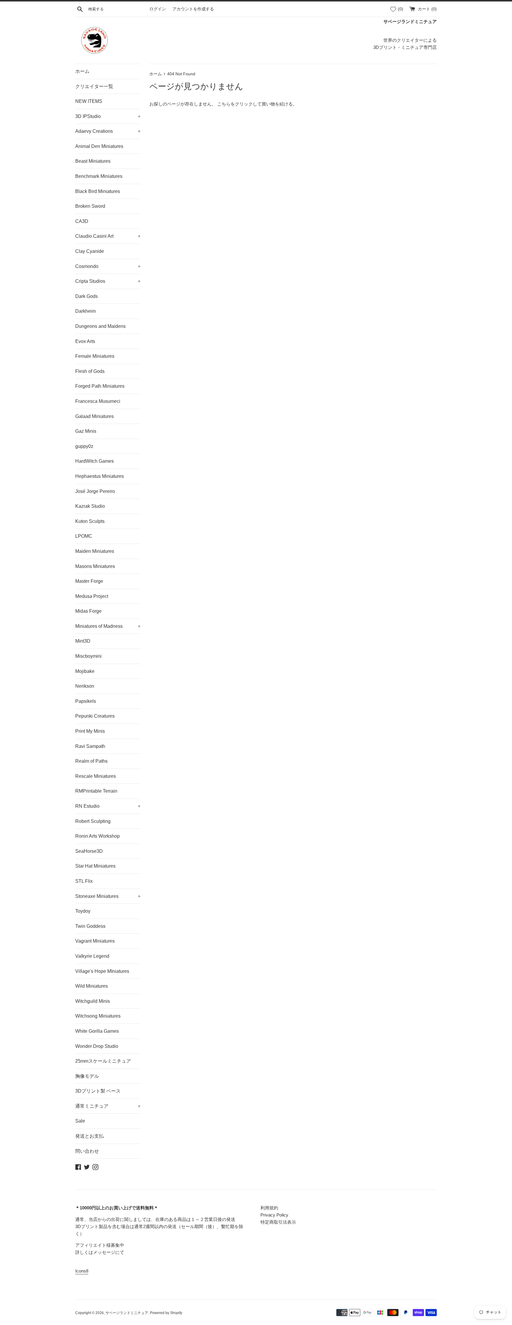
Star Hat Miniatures (95, 866)
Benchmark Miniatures (98, 176)
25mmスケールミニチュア (103, 1061)
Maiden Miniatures (94, 551)
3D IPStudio (107, 116)
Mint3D (82, 641)
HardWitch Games (94, 461)
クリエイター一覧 (94, 86)
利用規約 (269, 1207)
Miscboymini (88, 656)
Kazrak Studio (90, 506)
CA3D (81, 221)
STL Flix (84, 881)
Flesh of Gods (90, 371)
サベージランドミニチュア (126, 1313)
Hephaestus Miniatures (99, 476)
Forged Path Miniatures (99, 386)
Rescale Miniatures (95, 776)
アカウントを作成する (193, 9)
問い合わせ (87, 1151)
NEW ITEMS (88, 101)
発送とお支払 (89, 1136)
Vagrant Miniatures (95, 941)
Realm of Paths (91, 761)
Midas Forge (88, 611)
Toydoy (82, 911)
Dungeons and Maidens (100, 326)
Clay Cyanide (89, 251)
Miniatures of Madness (107, 626)
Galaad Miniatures (94, 416)
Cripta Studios (107, 281)
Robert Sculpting (93, 821)
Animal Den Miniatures (99, 146)
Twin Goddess (90, 926)
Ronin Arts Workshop (97, 836)
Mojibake (85, 671)
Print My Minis (90, 731)
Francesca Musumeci (97, 401)
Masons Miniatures (95, 566)
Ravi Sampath (90, 746)
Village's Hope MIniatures (102, 971)
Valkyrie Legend (92, 956)
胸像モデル (87, 1076)
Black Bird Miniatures (97, 191)
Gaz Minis (85, 431)
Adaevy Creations (107, 131)
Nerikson (84, 686)
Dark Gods (86, 296)
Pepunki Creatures (95, 716)
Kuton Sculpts (90, 521)
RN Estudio (107, 806)
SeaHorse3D (89, 851)
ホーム (82, 71)
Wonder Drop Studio (96, 1046)
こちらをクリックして (239, 103)
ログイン (157, 9)
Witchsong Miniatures (98, 1016)
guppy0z (84, 446)
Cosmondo (107, 266)
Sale (80, 1120)
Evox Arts (85, 341)
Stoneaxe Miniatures (107, 896)
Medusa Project (91, 596)
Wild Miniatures (91, 986)
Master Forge (89, 581)
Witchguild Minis (92, 1001)
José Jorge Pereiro (95, 491)
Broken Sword (90, 206)
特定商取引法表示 (278, 1222)
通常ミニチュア (107, 1106)
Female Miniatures (94, 356)
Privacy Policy (274, 1214)
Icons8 (81, 1270)
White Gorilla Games (97, 1031)
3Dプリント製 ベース (98, 1090)
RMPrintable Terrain (96, 791)
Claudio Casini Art (107, 236)
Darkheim (85, 311)
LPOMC (83, 536)
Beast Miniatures (93, 161)
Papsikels (85, 701)
